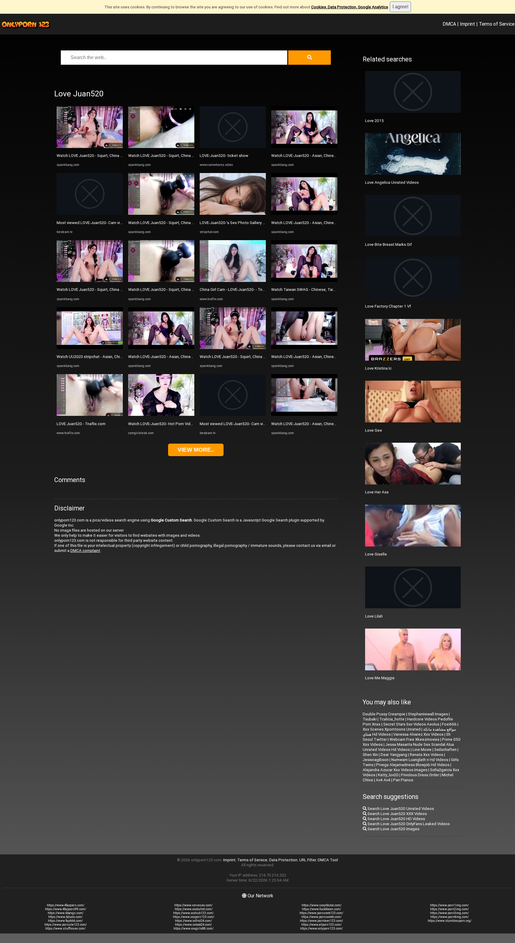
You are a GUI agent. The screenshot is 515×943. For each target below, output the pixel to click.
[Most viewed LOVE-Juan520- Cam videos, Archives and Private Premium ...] (90, 213)
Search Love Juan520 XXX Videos (397, 813)
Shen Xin (370, 754)
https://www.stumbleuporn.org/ (449, 921)
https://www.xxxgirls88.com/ (193, 928)
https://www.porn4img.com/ (449, 917)
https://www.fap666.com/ (65, 921)
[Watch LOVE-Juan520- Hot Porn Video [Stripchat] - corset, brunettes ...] (161, 414)
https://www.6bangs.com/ (65, 913)
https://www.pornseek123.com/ (321, 913)
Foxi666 (449, 724)
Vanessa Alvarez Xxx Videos (418, 734)
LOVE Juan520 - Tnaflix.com (81, 423)
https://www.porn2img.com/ (449, 909)
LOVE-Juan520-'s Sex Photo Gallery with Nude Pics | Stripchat (254, 222)
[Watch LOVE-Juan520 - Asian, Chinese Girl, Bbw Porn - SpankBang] (161, 347)
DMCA (449, 24)
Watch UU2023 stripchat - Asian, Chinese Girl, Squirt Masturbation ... (116, 356)
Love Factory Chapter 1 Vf (388, 306)
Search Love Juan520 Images (393, 828)
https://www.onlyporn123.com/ (321, 928)
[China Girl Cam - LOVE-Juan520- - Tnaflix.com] (233, 280)
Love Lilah (374, 616)
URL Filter (307, 859)
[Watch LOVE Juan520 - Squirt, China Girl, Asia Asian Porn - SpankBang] (90, 146)
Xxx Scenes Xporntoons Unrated (392, 729)
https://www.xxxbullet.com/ (193, 909)
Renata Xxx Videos (426, 754)
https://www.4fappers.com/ (65, 905)
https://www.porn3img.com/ (449, 913)
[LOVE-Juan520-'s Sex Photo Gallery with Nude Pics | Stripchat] (233, 213)
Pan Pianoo (403, 780)
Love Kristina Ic (378, 368)
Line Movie (422, 749)
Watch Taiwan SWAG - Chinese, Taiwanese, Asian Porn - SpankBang (331, 289)
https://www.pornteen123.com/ (321, 921)
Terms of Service (496, 24)
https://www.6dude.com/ (65, 917)
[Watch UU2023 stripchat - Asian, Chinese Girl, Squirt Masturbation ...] (90, 347)
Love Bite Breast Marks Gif (388, 244)
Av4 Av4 (383, 780)
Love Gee (373, 430)
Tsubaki (370, 719)
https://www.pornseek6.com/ (321, 917)
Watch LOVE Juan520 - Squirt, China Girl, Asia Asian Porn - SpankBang (117, 155)
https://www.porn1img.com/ (449, 905)
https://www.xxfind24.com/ (193, 921)
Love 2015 (374, 120)
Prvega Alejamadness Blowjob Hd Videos (412, 764)
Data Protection (283, 859)
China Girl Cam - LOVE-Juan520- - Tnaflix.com (239, 289)
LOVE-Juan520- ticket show (224, 155)
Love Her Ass (377, 492)
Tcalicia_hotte (391, 719)
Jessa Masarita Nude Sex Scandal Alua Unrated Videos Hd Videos (408, 747)
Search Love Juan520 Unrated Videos (400, 808)
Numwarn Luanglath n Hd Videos (419, 759)
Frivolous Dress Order (420, 774)
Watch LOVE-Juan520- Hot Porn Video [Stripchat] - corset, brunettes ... (190, 423)
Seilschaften (445, 749)
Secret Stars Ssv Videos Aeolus (411, 724)
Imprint (467, 24)
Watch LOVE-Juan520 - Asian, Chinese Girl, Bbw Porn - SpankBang (185, 356)
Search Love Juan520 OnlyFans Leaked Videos (408, 823)
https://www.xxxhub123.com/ (193, 913)
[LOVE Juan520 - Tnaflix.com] (90, 414)
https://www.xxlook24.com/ (193, 925)
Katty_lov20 (388, 774)
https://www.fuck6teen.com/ (321, 909)
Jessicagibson (376, 759)
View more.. (196, 450)
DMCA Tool (328, 859)
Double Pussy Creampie (384, 714)
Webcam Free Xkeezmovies (414, 739)
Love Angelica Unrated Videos (392, 182)
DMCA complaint (85, 550)
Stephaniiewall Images (428, 714)
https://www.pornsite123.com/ (65, 925)
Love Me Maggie (380, 677)
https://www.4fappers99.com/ (65, 909)
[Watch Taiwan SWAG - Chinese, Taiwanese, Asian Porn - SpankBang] (304, 280)
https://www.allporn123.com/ (321, 925)
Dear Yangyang (394, 754)
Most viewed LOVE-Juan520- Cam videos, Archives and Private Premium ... (122, 222)
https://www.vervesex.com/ (193, 905)
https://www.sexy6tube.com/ (322, 905)
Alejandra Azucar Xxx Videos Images (395, 769)
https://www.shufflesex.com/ (65, 928)
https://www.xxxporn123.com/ (193, 917)
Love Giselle (376, 554)
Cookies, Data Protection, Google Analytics (349, 7)
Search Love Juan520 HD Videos (396, 818)
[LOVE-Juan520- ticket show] (233, 146)
